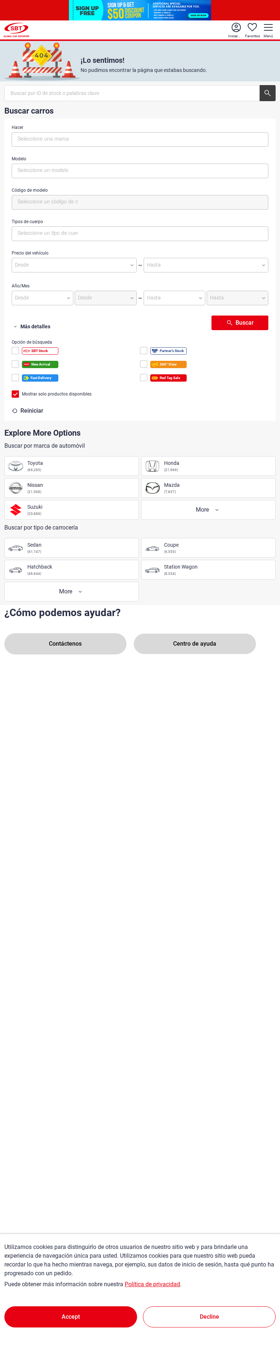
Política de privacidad (152, 1284)
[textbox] (48, 138)
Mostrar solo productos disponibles (57, 394)
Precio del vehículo (30, 253)
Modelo (19, 158)
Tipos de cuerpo (27, 221)
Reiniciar (31, 410)
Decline (209, 1316)
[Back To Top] (261, 1307)
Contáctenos (65, 643)
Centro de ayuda (194, 643)
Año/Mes (21, 286)
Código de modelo (30, 190)
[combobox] (140, 139)
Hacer (17, 127)
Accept (71, 1316)
